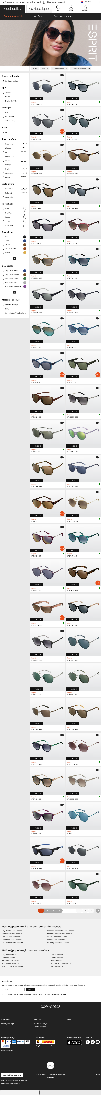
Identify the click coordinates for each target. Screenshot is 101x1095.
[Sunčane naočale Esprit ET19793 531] (47, 536)
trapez (7, 161)
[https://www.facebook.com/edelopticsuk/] (88, 1042)
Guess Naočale (57, 957)
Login (71, 10)
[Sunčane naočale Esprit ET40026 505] (47, 640)
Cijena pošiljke (40, 1026)
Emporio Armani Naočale (12, 966)
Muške (7, 97)
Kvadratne (9, 144)
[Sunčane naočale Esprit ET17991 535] (47, 189)
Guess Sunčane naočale (57, 937)
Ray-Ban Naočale (9, 955)
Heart (7, 209)
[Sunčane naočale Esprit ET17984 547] (47, 675)
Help (69, 1020)
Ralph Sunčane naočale (57, 940)
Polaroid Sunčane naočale (12, 943)
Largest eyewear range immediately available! (24, 2)
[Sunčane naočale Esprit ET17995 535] (47, 779)
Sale (6, 112)
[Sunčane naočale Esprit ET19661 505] (47, 432)
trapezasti (9, 225)
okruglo (8, 148)
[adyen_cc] (3, 1042)
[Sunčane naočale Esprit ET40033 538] (47, 293)
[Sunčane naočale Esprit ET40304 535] (47, 606)
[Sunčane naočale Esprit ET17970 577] (47, 814)
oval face (8, 213)
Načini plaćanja (40, 1024)
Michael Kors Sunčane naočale (59, 934)
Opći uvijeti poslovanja (10, 1080)
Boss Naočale (56, 960)
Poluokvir (8, 193)
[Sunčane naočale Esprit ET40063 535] (47, 710)
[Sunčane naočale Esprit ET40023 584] (47, 154)
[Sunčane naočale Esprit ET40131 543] (47, 363)
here (64, 994)
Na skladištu (9, 117)
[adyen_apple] (27, 1042)
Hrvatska (87, 2)
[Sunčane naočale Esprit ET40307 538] (47, 849)
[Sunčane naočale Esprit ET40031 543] (47, 745)
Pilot (7, 152)
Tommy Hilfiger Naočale (61, 963)
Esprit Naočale (57, 966)
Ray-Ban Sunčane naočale (12, 931)
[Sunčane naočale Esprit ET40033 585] (47, 224)
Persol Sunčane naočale (12, 937)
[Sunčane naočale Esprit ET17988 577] (47, 571)
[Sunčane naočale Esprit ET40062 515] (47, 884)
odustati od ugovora (12, 1075)
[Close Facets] (14, 68)
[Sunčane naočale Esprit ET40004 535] (47, 258)
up (97, 1074)
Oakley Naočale (8, 957)
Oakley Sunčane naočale (12, 934)
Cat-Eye (8, 165)
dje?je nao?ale (11, 101)
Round (7, 217)
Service (37, 1020)
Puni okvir (9, 189)
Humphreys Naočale (10, 960)
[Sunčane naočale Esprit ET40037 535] (47, 467)
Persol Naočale (57, 955)
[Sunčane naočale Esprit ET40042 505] (47, 85)
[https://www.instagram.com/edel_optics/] (93, 1042)
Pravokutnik (9, 156)
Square (7, 221)
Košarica (85, 10)
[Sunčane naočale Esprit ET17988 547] (47, 328)
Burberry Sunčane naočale (58, 943)
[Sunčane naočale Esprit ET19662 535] (47, 397)
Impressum (15, 1083)
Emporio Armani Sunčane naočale (61, 931)
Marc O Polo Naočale (10, 963)
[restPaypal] (21, 1042)
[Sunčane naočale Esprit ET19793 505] (47, 119)
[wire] (5, 1046)
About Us (5, 1020)
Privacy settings (7, 1024)
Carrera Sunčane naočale (12, 940)
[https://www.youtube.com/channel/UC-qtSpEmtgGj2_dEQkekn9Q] (98, 1042)
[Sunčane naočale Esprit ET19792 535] (47, 502)
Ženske (7, 93)
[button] (12, 9)
